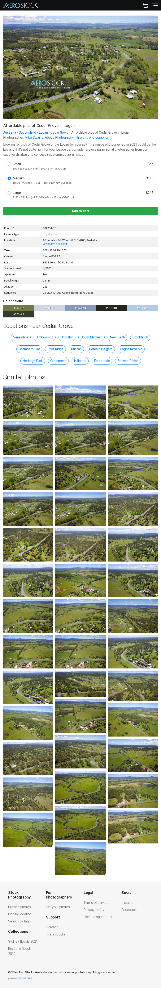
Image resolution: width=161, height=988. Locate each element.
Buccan (76, 349)
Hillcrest (80, 361)
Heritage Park (33, 361)
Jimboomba (44, 337)
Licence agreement (98, 917)
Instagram (128, 903)
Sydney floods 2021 (23, 941)
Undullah (67, 337)
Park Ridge (55, 349)
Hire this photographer (92, 137)
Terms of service (96, 903)
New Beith (117, 337)
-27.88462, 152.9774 (55, 244)
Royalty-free (50, 234)
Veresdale (20, 337)
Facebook (129, 910)
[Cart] (145, 5)
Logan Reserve (131, 349)
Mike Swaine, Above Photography (49, 137)
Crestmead (58, 361)
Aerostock (20, 5)
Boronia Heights (101, 349)
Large (83, 195)
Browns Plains (128, 361)
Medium (83, 180)
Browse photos (19, 907)
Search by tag (18, 921)
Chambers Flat (29, 349)
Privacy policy (94, 910)
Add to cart (80, 211)
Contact (52, 927)
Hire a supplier (56, 934)
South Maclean (91, 337)
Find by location (19, 914)
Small (83, 166)
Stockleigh (140, 337)
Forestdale (102, 361)
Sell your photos (58, 907)
